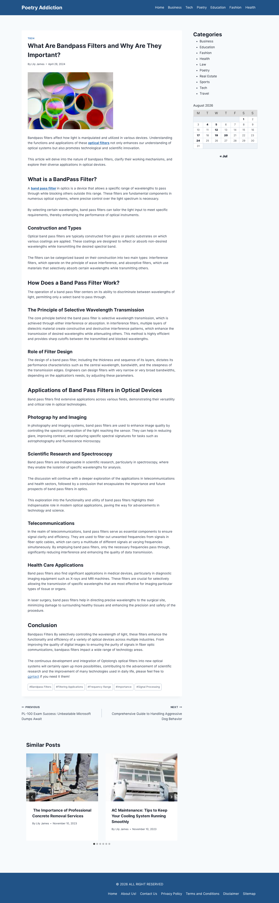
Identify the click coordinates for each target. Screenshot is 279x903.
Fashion (235, 7)
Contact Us (148, 894)
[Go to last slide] (32, 797)
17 (198, 135)
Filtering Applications (69, 686)
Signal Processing (148, 686)
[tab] (94, 844)
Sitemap (249, 894)
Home (159, 7)
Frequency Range (99, 686)
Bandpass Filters (40, 686)
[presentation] (62, 777)
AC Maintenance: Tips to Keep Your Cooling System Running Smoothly (139, 816)
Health (250, 7)
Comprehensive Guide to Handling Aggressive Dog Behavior (147, 713)
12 (216, 129)
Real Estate (208, 76)
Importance (124, 686)
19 (216, 135)
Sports (205, 82)
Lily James (38, 64)
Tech (189, 7)
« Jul (223, 156)
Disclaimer (231, 894)
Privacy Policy (171, 894)
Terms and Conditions (202, 894)
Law (203, 64)
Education (218, 7)
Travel (204, 93)
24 (198, 140)
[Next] (171, 797)
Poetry (202, 7)
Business (175, 7)
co (29, 676)
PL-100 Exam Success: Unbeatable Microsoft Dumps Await (56, 713)
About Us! (128, 894)
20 (226, 135)
